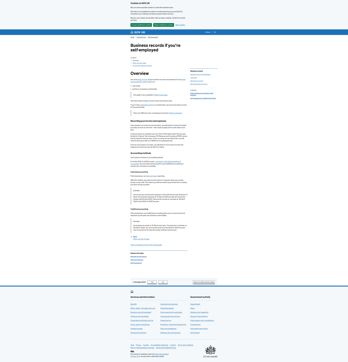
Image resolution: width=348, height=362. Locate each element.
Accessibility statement (159, 345)
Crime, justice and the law (140, 324)
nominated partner (147, 105)
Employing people (167, 308)
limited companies (175, 113)
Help (132, 345)
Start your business (136, 260)
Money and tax (141, 37)
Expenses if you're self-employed (200, 74)
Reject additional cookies (163, 25)
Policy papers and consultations (202, 320)
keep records (142, 79)
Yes (154, 282)
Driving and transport (138, 333)
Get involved (195, 333)
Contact (173, 345)
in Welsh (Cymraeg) (160, 95)
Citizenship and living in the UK (141, 320)
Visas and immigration (168, 329)
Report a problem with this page (204, 282)
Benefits (133, 304)
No (165, 282)
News (192, 308)
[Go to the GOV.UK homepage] (137, 32)
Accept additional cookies (141, 25)
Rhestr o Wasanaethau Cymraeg (142, 348)
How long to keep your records (142, 65)
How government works (199, 329)
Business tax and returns (138, 256)
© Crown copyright (210, 356)
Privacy (138, 345)
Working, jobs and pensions (170, 333)
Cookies (146, 345)
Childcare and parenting (139, 316)
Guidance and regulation (199, 312)
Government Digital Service (166, 348)
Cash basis (193, 77)
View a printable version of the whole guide (146, 245)
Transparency (195, 324)
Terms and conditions (185, 345)
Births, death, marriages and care (142, 308)
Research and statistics (199, 316)
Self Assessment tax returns (199, 84)
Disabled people (136, 329)
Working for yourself (196, 81)
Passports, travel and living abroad (173, 324)
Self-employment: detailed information (203, 98)
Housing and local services (170, 316)
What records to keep (139, 63)
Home (132, 37)
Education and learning (168, 304)
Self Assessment (153, 37)
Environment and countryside (171, 312)
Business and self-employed (140, 312)
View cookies (180, 25)
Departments (195, 304)
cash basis (153, 176)
